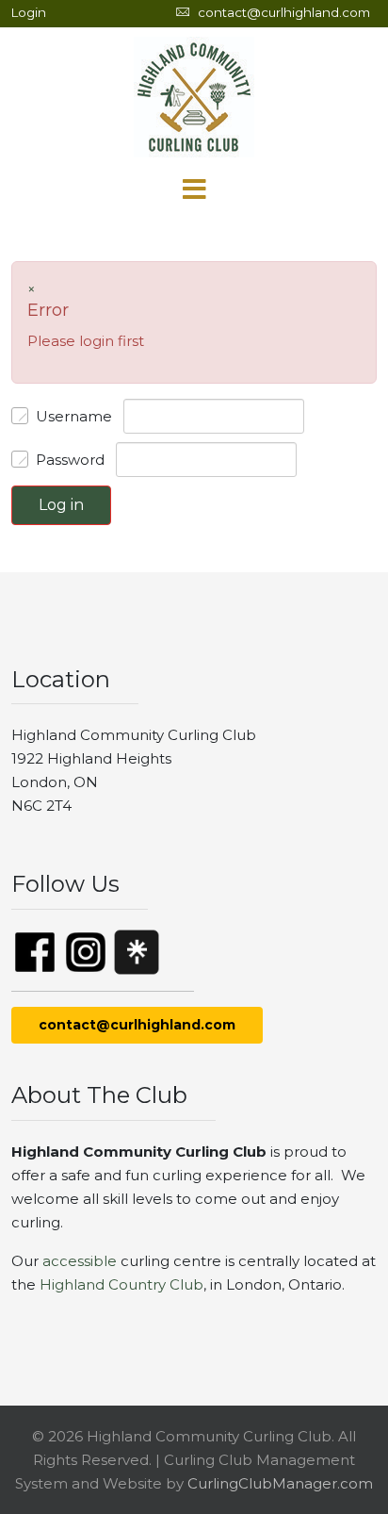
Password (70, 460)
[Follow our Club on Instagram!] (85, 951)
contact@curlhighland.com (284, 12)
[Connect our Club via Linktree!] (136, 951)
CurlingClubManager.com (280, 1483)
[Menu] (194, 190)
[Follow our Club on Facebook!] (34, 951)
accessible (79, 1261)
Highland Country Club (121, 1284)
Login (28, 12)
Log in (61, 505)
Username (74, 416)
